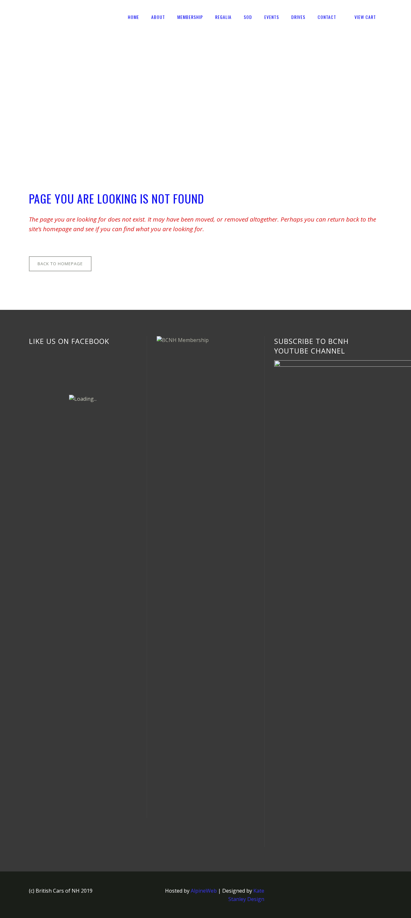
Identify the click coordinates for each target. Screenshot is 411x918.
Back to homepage (60, 264)
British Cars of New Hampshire (66, 94)
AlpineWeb (204, 890)
